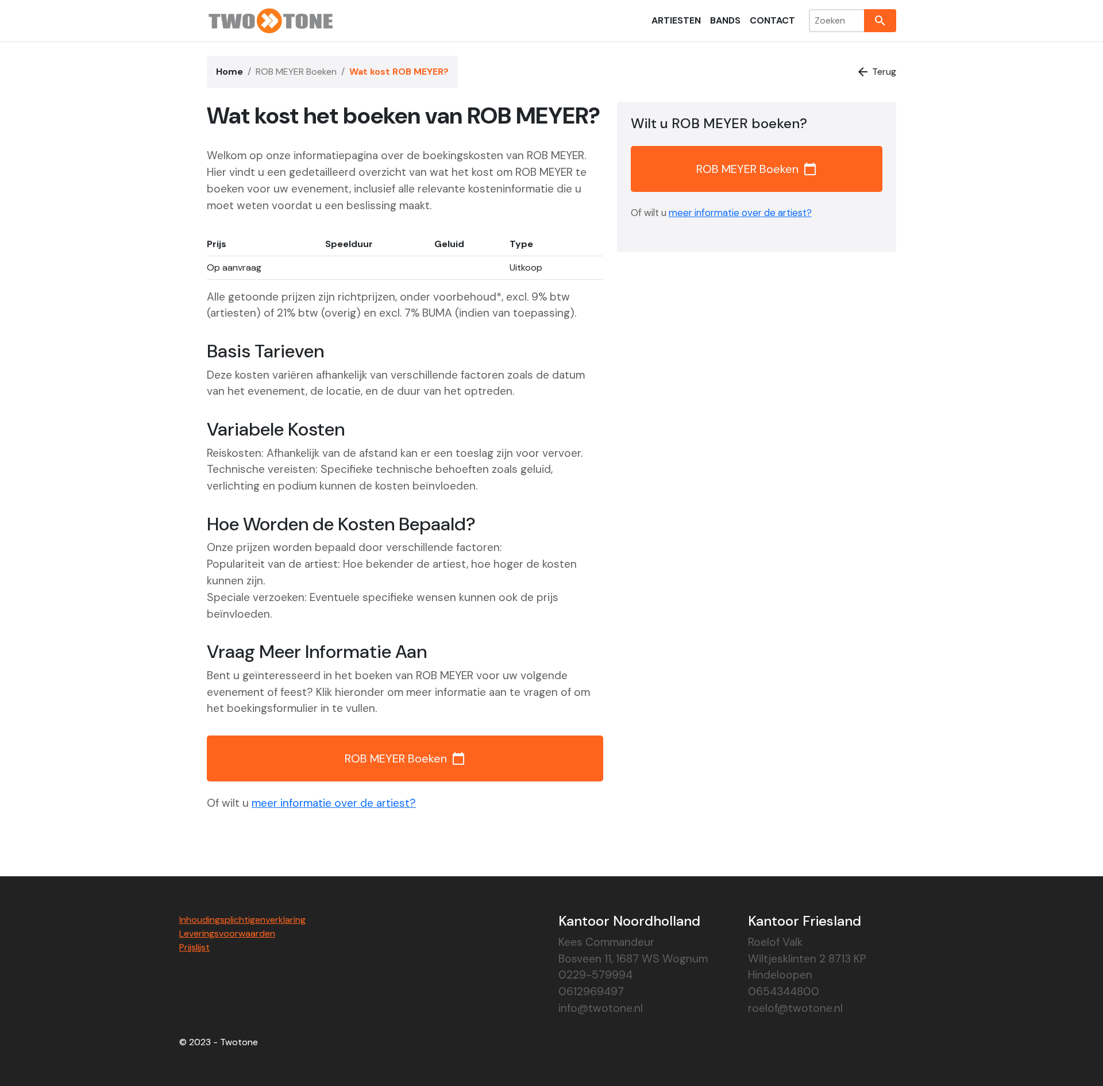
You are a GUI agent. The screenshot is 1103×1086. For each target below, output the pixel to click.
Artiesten (676, 20)
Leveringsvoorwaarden (227, 933)
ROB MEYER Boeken (296, 72)
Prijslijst (194, 947)
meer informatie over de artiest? (334, 803)
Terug (876, 72)
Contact (772, 20)
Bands (725, 20)
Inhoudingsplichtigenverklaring (242, 920)
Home (229, 72)
